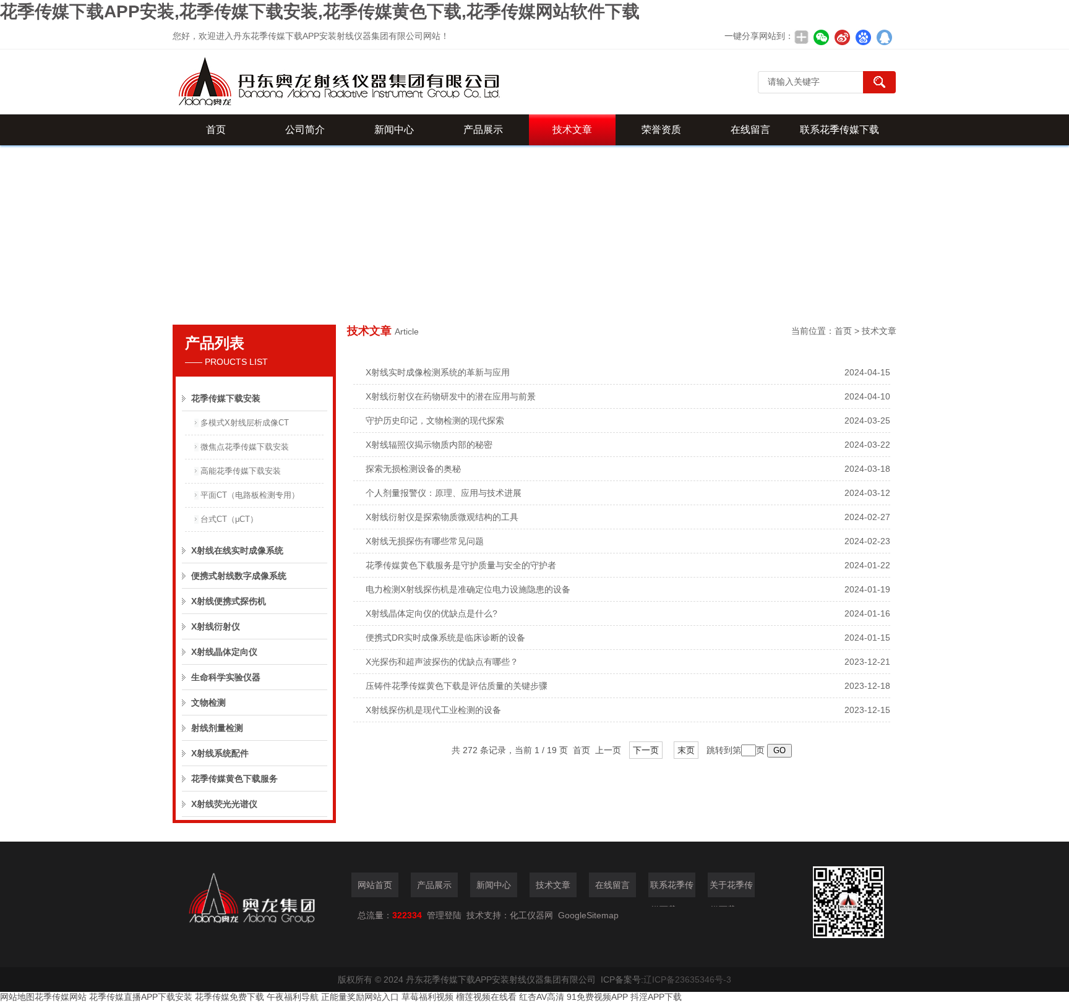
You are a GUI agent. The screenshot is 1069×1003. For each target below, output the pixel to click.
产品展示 (483, 129)
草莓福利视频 (427, 997)
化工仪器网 (531, 915)
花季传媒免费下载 (229, 997)
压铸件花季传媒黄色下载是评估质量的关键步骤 (456, 686)
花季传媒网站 (61, 997)
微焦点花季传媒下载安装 (244, 446)
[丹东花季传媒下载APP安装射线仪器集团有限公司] (389, 81)
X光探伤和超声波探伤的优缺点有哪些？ (442, 662)
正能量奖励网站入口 (360, 997)
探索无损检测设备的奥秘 (413, 469)
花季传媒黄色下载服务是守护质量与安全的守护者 (461, 565)
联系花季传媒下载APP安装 (839, 134)
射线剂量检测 (217, 728)
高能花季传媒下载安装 (240, 471)
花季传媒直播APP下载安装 (140, 997)
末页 (686, 750)
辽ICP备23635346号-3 (687, 979)
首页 (216, 129)
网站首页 (375, 885)
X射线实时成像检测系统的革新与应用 (438, 372)
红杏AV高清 (541, 997)
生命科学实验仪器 (225, 677)
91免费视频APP (597, 997)
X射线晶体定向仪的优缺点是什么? (431, 613)
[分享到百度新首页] (863, 37)
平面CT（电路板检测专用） (249, 495)
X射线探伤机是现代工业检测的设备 (433, 710)
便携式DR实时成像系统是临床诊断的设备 (445, 637)
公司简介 (305, 129)
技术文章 (572, 129)
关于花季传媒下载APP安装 (731, 888)
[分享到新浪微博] (842, 37)
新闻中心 (394, 129)
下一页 (646, 750)
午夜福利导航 (293, 997)
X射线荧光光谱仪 (224, 804)
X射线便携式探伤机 (228, 601)
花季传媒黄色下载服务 (234, 778)
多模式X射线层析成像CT (244, 422)
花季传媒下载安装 (225, 398)
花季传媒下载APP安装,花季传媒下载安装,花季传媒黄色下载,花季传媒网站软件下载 (320, 11)
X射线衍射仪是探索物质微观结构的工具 (442, 517)
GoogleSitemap (588, 915)
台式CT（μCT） (229, 519)
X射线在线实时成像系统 (237, 550)
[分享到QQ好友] (884, 37)
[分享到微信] (821, 37)
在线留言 (750, 129)
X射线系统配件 (220, 753)
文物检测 (208, 702)
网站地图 (17, 997)
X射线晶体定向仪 (224, 652)
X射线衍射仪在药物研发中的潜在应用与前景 (451, 396)
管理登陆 (444, 915)
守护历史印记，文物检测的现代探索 (435, 420)
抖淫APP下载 (656, 997)
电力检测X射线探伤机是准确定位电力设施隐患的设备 (468, 589)
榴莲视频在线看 (486, 997)
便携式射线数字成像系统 (238, 576)
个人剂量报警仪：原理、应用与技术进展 (444, 493)
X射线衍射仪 (215, 626)
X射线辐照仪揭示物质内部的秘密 (429, 445)
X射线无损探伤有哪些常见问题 (425, 541)
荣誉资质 (661, 129)
